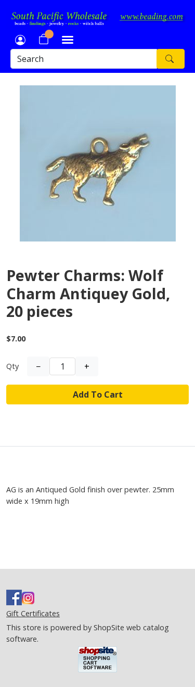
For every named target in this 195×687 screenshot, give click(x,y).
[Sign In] (20, 39)
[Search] (171, 59)
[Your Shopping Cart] (43, 39)
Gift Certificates (33, 613)
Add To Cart (98, 394)
